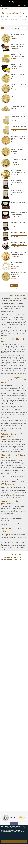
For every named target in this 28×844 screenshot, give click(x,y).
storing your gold (8, 534)
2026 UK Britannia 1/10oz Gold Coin (18, 96)
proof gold (3, 483)
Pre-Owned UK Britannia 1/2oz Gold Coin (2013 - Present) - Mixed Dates (18, 161)
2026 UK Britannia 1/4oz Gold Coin (18, 75)
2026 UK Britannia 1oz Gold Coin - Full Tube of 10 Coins (18, 55)
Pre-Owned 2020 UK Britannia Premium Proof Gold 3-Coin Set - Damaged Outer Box (19, 213)
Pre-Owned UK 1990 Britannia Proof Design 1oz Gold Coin (18, 253)
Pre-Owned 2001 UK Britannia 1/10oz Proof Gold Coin (18, 233)
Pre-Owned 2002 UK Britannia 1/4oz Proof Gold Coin (18, 191)
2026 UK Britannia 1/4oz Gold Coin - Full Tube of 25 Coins (18, 117)
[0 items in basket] (26, 5)
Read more (14, 22)
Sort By (14, 26)
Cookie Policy (4, 833)
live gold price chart (8, 559)
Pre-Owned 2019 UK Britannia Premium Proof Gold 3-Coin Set (19, 202)
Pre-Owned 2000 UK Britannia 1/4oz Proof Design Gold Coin (18, 171)
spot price (3, 513)
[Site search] (22, 5)
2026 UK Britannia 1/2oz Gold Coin (18, 85)
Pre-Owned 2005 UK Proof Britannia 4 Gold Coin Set (17, 45)
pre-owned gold (11, 494)
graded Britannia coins (8, 484)
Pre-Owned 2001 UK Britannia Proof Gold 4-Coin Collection (18, 243)
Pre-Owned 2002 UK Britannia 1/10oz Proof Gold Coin (18, 223)
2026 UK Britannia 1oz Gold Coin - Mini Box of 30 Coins (18, 65)
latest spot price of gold (8, 472)
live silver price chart (19, 559)
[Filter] (2, 28)
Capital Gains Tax (5, 409)
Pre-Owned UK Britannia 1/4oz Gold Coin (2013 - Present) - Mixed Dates (18, 150)
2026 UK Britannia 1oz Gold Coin (18, 35)
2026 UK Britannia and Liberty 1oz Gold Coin (18, 273)
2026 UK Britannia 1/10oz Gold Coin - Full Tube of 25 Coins (18, 127)
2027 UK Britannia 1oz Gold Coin (17, 263)
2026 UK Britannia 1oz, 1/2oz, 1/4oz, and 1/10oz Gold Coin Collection (18, 107)
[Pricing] (18, 5)
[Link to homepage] (14, 2)
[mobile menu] (1, 5)
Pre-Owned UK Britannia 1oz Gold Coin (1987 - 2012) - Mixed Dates (18, 138)
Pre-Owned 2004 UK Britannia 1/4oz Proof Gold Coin (18, 181)
